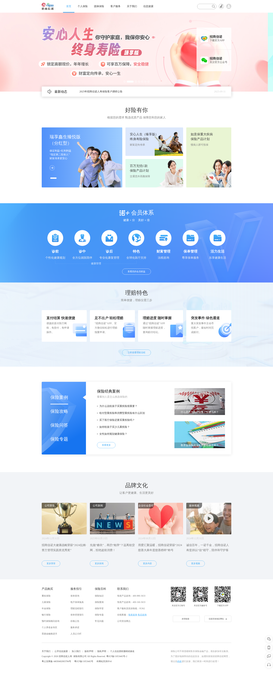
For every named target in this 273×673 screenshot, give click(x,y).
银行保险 (46, 615)
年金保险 (46, 608)
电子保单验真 (77, 602)
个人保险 (83, 6)
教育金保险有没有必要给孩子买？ (200, 445)
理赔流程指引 (77, 608)
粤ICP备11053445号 (83, 661)
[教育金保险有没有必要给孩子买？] (199, 434)
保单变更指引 (77, 615)
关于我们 (132, 6)
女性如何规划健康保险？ (113, 434)
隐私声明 (101, 651)
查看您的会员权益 (136, 271)
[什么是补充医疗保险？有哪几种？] (199, 401)
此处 (179, 661)
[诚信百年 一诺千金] (48, 6)
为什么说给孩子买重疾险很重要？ (118, 406)
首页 (68, 6)
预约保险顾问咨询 (50, 621)
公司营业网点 (123, 621)
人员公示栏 (76, 634)
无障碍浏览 (221, 6)
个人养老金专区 (49, 627)
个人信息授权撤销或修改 (122, 651)
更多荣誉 (51, 563)
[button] (124, 82)
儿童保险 (46, 602)
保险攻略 (59, 411)
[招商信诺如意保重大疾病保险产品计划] (136, 52)
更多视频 (195, 563)
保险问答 (59, 425)
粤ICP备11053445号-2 (116, 656)
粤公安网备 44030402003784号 (56, 661)
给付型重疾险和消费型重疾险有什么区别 (122, 413)
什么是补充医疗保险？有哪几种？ (200, 412)
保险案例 (59, 397)
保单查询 (74, 596)
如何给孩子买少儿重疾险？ (114, 427)
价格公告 (74, 621)
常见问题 (99, 621)
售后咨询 (142, 615)
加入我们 (76, 651)
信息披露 (148, 6)
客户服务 (115, 6)
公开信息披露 (61, 651)
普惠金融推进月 (49, 634)
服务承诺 (74, 627)
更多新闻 (99, 563)
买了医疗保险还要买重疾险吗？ (117, 420)
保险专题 (59, 439)
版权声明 (89, 651)
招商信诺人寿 (65, 656)
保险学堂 (99, 608)
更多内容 (147, 563)
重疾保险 (46, 596)
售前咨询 (132, 615)
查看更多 (106, 445)
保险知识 (99, 596)
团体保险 (99, 6)
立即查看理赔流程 (136, 352)
